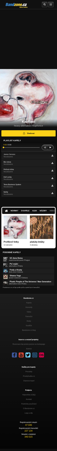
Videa (29, 312)
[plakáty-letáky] (41, 227)
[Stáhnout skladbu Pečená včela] (52, 171)
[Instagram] (34, 354)
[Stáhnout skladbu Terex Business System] (52, 186)
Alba (34, 211)
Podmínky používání (29, 404)
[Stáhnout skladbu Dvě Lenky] (52, 178)
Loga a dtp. (29, 413)
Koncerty (29, 307)
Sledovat (30, 133)
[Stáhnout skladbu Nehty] (52, 193)
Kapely (29, 303)
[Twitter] (27, 354)
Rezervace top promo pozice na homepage (29, 344)
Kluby (29, 321)
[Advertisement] (28, 39)
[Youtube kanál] (21, 354)
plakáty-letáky (37, 242)
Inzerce (29, 349)
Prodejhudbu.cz (29, 376)
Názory (43, 211)
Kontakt (29, 399)
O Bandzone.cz (29, 408)
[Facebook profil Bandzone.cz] (14, 354)
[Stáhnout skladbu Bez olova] (52, 163)
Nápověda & (28, 395)
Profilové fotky (11, 242)
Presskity (28, 372)
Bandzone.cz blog (29, 330)
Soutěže (29, 326)
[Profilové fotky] (15, 227)
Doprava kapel (28, 381)
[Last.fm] (41, 354)
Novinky (14, 211)
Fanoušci (28, 316)
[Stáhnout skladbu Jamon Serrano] (52, 156)
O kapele (25, 211)
